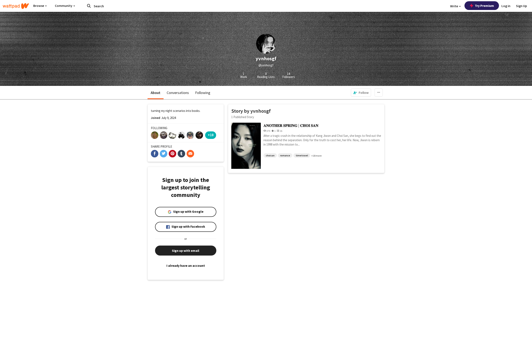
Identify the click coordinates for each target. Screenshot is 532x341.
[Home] (16, 6)
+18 (211, 134)
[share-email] (190, 153)
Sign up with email (185, 250)
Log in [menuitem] (505, 6)
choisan (270, 155)
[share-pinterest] (172, 153)
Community (64, 6)
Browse (39, 6)
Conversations (178, 92)
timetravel (302, 155)
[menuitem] (361, 92)
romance (285, 155)
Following (202, 92)
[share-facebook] (154, 153)
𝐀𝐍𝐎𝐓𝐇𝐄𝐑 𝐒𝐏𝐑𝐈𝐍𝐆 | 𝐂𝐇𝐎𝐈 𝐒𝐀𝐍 (291, 125)
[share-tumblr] (181, 153)
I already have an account (185, 265)
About (155, 92)
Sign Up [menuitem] (521, 6)
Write (454, 6)
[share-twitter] (163, 153)
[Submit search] (89, 5)
